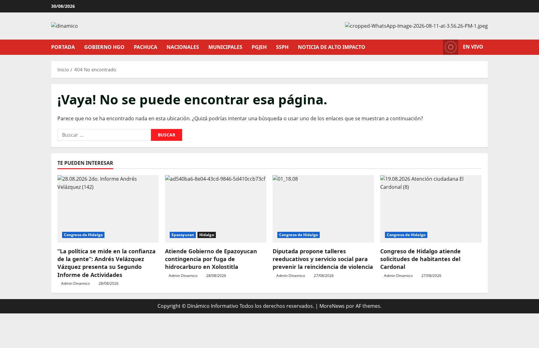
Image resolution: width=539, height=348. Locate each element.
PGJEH (259, 47)
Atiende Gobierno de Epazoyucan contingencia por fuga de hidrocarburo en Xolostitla (211, 258)
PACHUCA (145, 47)
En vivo (473, 46)
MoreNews (332, 306)
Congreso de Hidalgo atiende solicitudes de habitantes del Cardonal (420, 258)
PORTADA (63, 47)
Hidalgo (206, 234)
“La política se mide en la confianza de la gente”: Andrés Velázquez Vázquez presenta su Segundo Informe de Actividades (106, 263)
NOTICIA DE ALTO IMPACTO (331, 47)
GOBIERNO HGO (104, 47)
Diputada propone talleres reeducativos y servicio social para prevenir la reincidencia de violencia (323, 258)
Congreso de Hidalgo (83, 234)
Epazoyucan (183, 234)
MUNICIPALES (225, 47)
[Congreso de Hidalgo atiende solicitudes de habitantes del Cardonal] (431, 209)
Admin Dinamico (75, 283)
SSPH (282, 47)
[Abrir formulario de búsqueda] (436, 47)
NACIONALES (183, 47)
